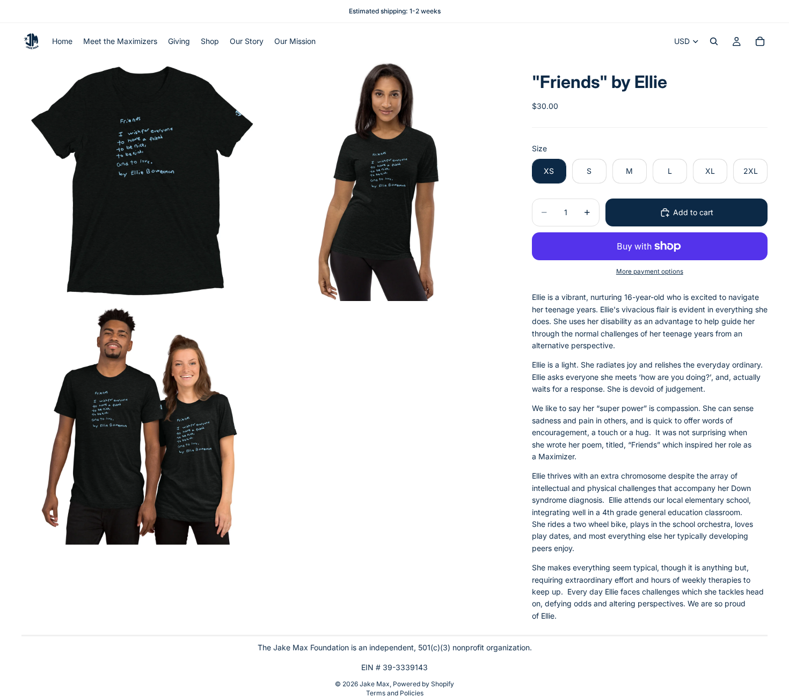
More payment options (649, 271)
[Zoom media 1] (142, 180)
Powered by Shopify (423, 684)
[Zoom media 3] (142, 424)
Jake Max (375, 684)
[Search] (714, 41)
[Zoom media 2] (385, 180)
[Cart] (760, 41)
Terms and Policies (394, 693)
